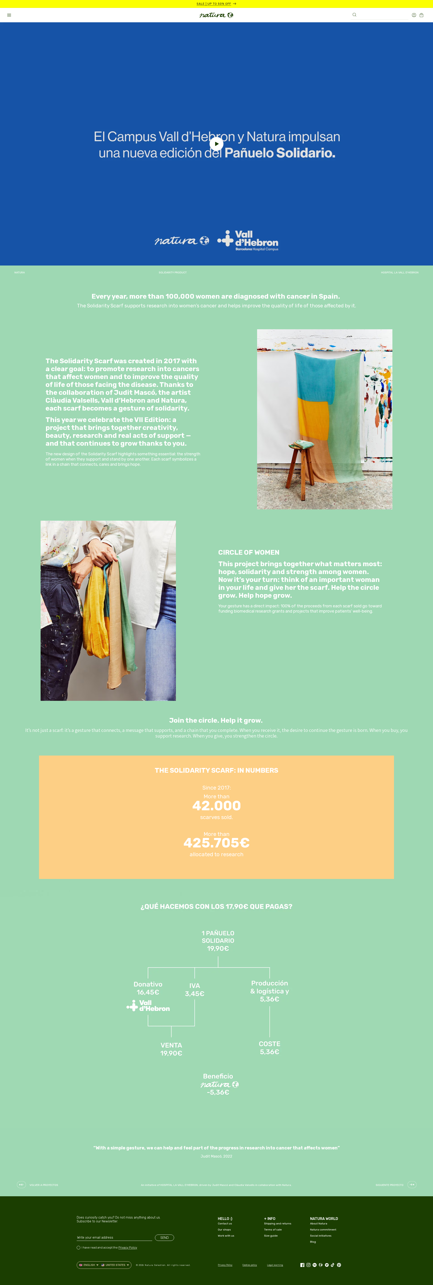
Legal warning (275, 1265)
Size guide (271, 1235)
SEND (164, 1238)
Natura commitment (323, 1229)
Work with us (226, 1235)
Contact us (225, 1223)
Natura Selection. (155, 1265)
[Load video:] (216, 144)
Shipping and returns (277, 1223)
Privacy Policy (127, 1247)
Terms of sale (273, 1229)
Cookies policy (249, 1265)
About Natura (318, 1223)
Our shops (224, 1229)
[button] (9, 15)
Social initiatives (321, 1235)
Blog (313, 1241)
